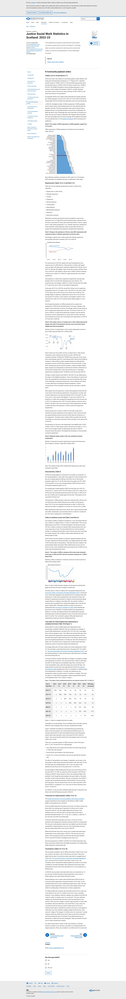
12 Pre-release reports (32, 121)
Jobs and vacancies (61, 986)
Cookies (44, 986)
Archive (34, 986)
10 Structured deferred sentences (32, 112)
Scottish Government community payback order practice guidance (66, 799)
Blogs (71, 22)
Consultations (64, 22)
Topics (32, 22)
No (48, 964)
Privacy (67, 986)
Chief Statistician (32, 44)
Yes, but (50, 967)
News (37, 22)
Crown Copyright (51, 986)
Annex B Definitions (31, 133)
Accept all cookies (31, 12)
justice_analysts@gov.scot (56, 948)
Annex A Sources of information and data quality (32, 129)
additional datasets (67, 119)
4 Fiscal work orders (32, 86)
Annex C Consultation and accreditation (33, 137)
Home (27, 26)
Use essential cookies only (45, 12)
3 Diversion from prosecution (31, 82)
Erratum (29, 72)
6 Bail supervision (31, 94)
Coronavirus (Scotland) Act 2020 (64, 607)
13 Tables (29, 124)
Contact (39, 986)
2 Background (30, 78)
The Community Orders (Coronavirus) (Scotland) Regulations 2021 (65, 651)
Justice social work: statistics (55, 62)
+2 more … (33, 47)
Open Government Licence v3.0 (49, 991)
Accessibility (28, 986)
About (27, 22)
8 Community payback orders (32, 102)
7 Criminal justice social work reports (32, 98)
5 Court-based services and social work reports (33, 90)
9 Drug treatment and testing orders (32, 107)
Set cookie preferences (60, 12)
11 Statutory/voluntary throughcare (32, 117)
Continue (48, 973)
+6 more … (38, 44)
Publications (44, 22)
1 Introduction (30, 75)
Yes (49, 960)
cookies (33, 2)
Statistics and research (54, 22)
